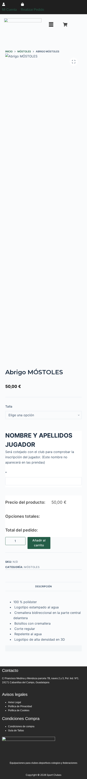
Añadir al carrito (39, 542)
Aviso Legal (15, 702)
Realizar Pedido (32, 9)
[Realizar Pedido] (22, 4)
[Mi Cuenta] (3, 4)
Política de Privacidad (20, 706)
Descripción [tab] (43, 586)
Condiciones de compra (21, 726)
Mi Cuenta (9, 9)
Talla (8, 406)
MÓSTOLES (31, 567)
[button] (51, 24)
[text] (43, 620)
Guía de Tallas (16, 730)
